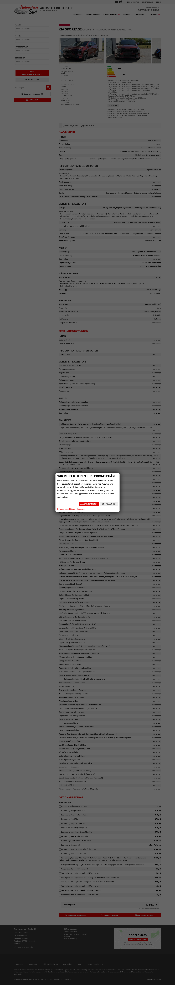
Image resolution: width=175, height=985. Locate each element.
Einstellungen (109, 504)
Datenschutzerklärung (66, 509)
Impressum (81, 509)
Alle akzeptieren (88, 504)
